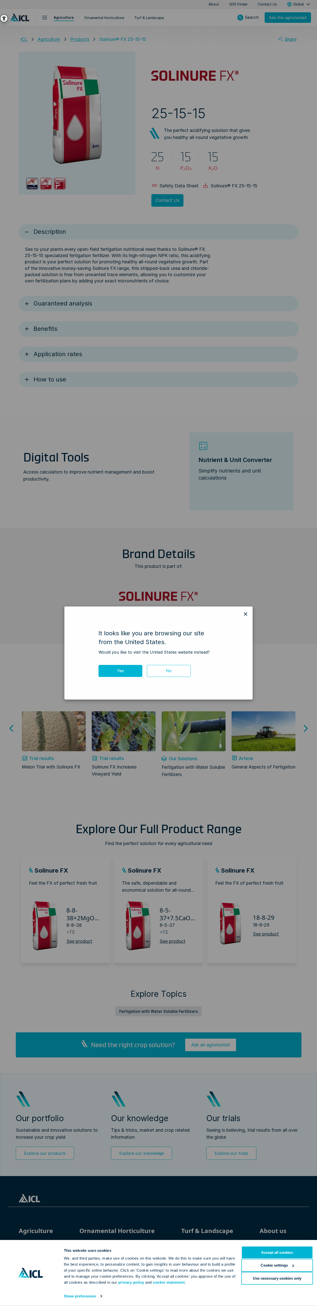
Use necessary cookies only (277, 1278)
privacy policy (131, 1282)
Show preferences (80, 1296)
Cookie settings (274, 1265)
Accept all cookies (277, 1252)
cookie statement (169, 1282)
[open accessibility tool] (4, 18)
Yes (120, 670)
